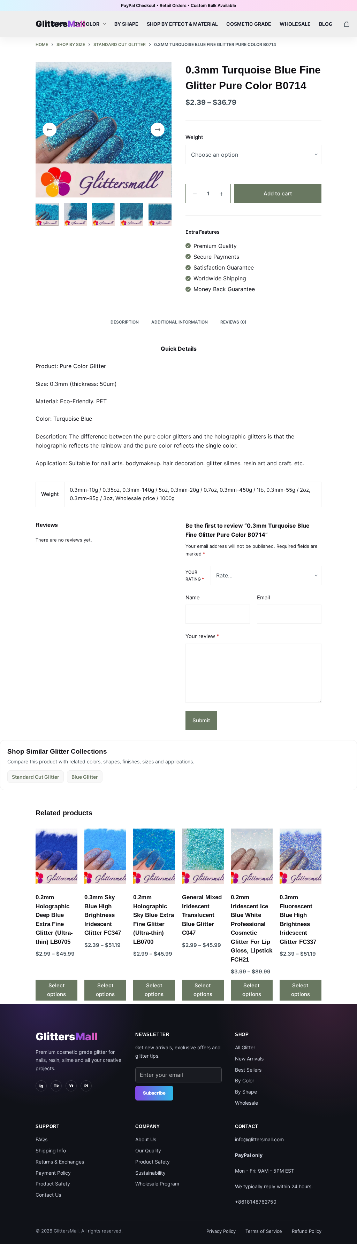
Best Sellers (248, 1070)
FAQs (41, 1139)
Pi (86, 1085)
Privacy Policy (221, 1231)
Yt (71, 1085)
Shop (59, 24)
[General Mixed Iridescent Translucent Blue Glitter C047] (203, 856)
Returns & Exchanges (60, 1162)
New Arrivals (249, 1059)
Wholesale (295, 24)
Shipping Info (51, 1150)
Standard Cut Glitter (35, 777)
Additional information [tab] (179, 322)
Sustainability (150, 1173)
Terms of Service (263, 1231)
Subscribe (154, 1093)
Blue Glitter (84, 777)
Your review (202, 636)
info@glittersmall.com (259, 1139)
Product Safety (53, 1184)
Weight (194, 137)
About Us (145, 1139)
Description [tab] (125, 322)
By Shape (126, 24)
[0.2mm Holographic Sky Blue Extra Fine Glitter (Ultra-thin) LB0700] (154, 856)
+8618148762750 (255, 1202)
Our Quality (148, 1150)
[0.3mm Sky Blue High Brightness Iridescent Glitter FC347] (105, 856)
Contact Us (48, 1195)
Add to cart (278, 193)
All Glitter (245, 1047)
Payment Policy (53, 1173)
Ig (41, 1085)
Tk (56, 1085)
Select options (56, 989)
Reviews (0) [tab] (233, 322)
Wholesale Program (157, 1184)
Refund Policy (306, 1231)
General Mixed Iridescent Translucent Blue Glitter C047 (202, 915)
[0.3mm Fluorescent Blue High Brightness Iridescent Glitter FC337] (300, 856)
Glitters (67, 1036)
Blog (326, 24)
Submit (201, 720)
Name (192, 597)
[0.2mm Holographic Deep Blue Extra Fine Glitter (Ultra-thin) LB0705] (56, 856)
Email (263, 597)
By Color (86, 24)
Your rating (194, 575)
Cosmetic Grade (248, 24)
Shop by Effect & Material (182, 24)
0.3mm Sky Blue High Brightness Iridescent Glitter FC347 (102, 915)
